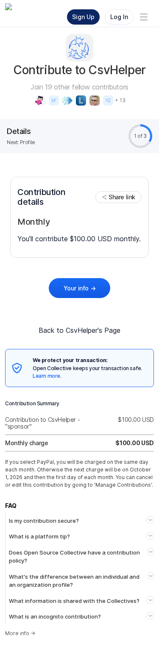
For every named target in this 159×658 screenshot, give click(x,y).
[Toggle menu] (144, 17)
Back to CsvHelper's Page (79, 330)
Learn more (46, 376)
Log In (119, 16)
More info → (20, 633)
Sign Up (83, 16)
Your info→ (80, 288)
